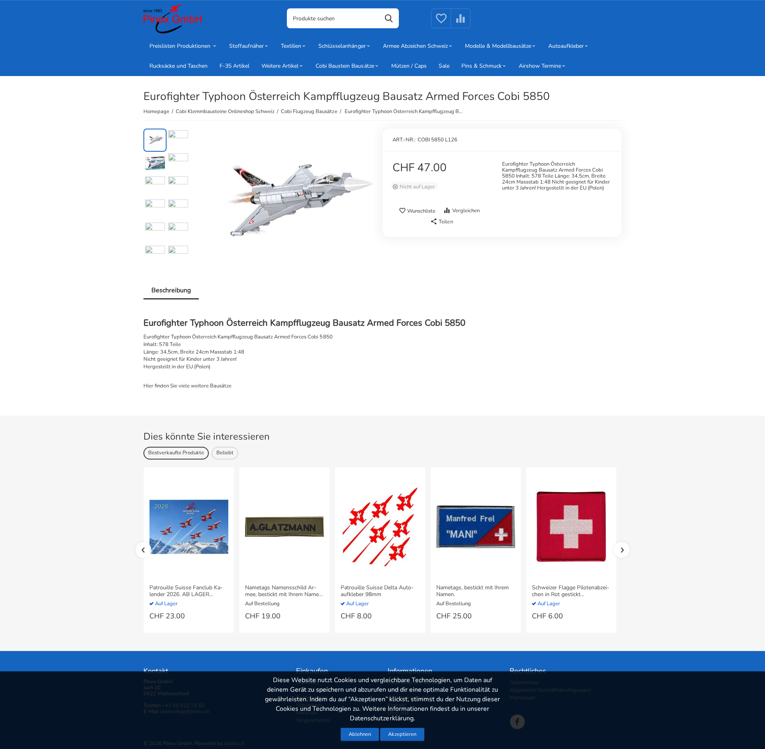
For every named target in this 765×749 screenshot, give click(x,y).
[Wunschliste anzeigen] (441, 23)
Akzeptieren (402, 734)
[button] (441, 221)
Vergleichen (466, 210)
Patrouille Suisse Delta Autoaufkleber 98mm (377, 591)
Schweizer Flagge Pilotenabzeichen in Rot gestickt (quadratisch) (570, 591)
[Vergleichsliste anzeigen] (460, 23)
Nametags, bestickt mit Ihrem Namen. (472, 591)
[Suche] (389, 18)
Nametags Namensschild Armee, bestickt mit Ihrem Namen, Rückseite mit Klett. (284, 591)
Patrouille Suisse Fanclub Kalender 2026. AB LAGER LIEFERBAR (186, 591)
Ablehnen (360, 734)
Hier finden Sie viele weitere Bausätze (187, 385)
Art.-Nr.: (404, 139)
